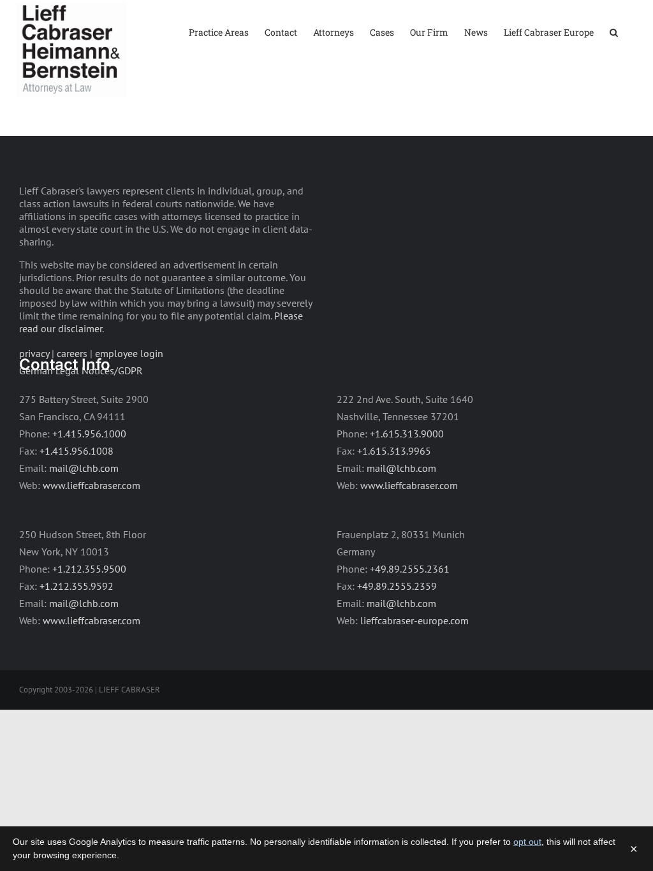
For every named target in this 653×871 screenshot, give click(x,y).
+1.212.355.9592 (77, 586)
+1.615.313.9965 (394, 450)
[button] (614, 31)
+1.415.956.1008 (77, 450)
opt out (527, 842)
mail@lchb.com (84, 468)
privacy (34, 353)
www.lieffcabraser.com (91, 485)
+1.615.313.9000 (407, 433)
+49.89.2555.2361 (410, 568)
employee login (129, 353)
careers (72, 353)
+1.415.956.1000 (89, 433)
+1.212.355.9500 (89, 568)
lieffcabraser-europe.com (414, 620)
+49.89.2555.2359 (397, 586)
